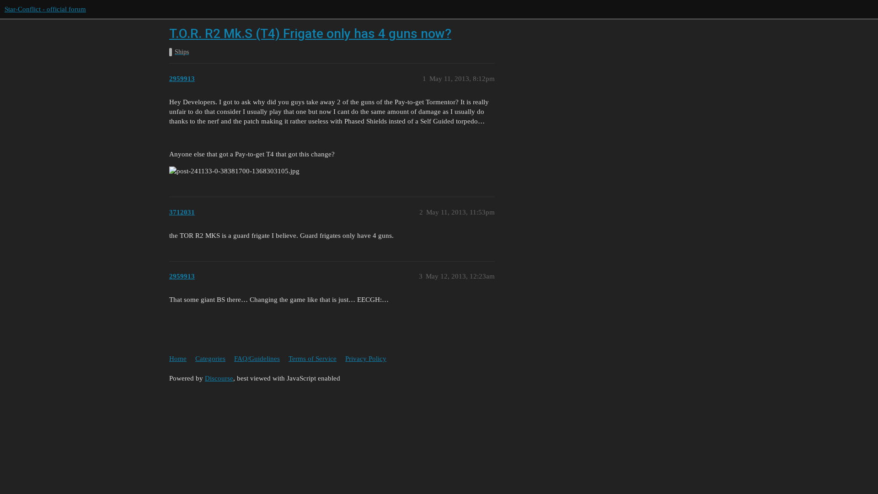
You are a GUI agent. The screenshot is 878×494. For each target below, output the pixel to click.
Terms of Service (313, 358)
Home (178, 358)
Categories (210, 358)
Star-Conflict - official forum (45, 9)
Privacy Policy (365, 358)
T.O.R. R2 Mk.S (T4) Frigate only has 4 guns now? (310, 33)
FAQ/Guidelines (257, 358)
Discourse (219, 378)
